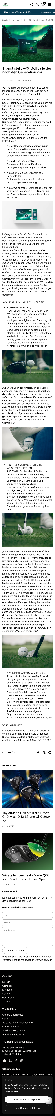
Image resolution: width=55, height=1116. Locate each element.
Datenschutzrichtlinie (13, 1026)
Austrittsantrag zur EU (14, 1034)
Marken (6, 981)
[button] (32, 5)
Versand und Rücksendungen (18, 1022)
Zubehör (6, 1001)
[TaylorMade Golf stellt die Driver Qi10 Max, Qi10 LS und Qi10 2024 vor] (27, 789)
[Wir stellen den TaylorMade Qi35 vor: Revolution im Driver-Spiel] (27, 851)
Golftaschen (8, 997)
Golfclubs (7, 985)
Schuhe (6, 993)
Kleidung (7, 989)
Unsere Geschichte (12, 1014)
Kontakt (6, 1018)
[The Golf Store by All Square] (5, 5)
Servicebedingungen (13, 1030)
